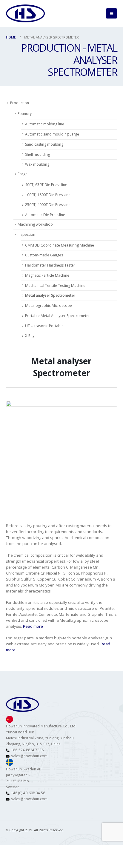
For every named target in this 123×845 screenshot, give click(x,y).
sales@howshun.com (29, 755)
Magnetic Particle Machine (47, 275)
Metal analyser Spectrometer (50, 295)
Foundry (25, 113)
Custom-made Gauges (44, 255)
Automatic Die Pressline (45, 214)
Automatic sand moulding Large (52, 134)
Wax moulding (37, 164)
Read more (33, 626)
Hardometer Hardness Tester (50, 265)
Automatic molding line (44, 124)
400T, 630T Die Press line (46, 184)
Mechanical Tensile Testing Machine (55, 285)
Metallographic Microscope (48, 305)
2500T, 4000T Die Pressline (47, 204)
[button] (111, 13)
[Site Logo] (25, 13)
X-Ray (29, 335)
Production (19, 102)
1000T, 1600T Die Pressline (47, 194)
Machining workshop (35, 224)
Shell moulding (37, 154)
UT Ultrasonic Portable (44, 325)
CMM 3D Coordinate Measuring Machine (59, 245)
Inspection (26, 234)
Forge (22, 173)
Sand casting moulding (44, 144)
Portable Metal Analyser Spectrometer (57, 315)
